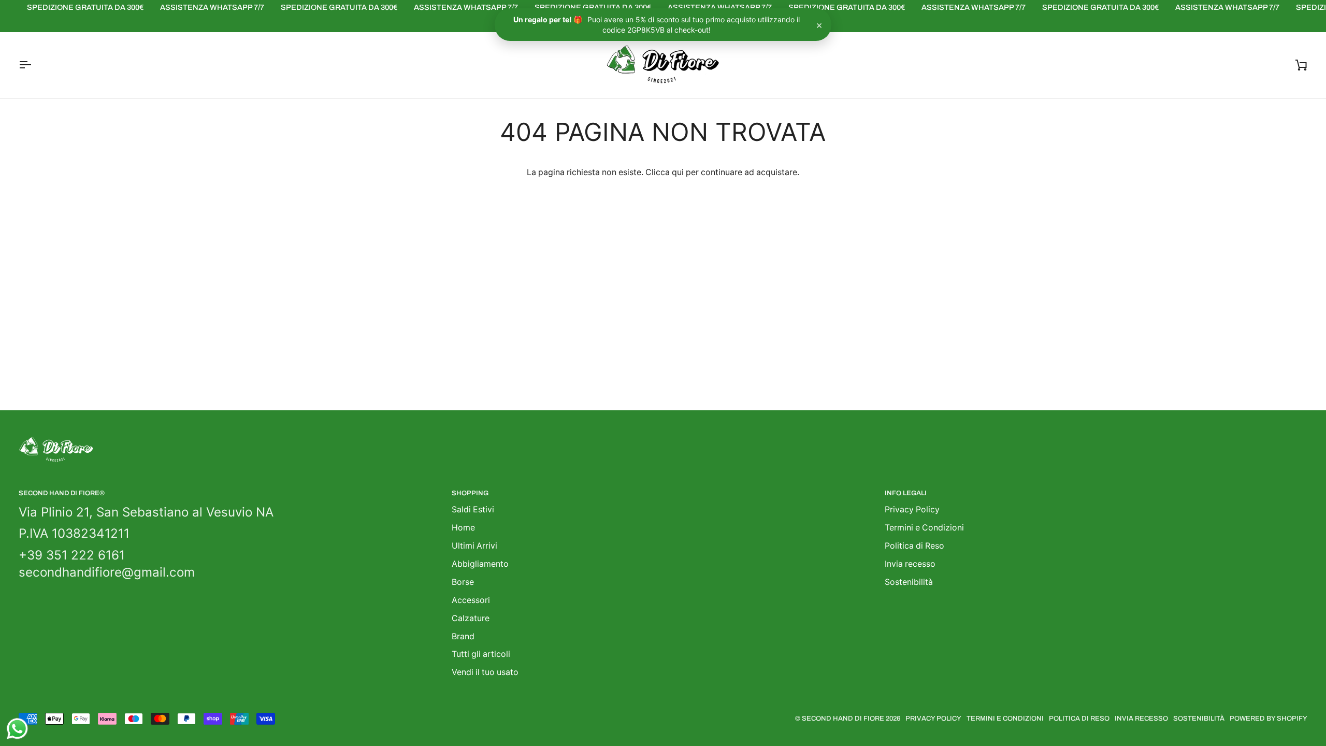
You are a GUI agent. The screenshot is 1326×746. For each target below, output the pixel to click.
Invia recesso (910, 564)
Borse (463, 582)
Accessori (471, 600)
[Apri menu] (34, 65)
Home (463, 528)
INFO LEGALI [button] (906, 493)
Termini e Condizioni (924, 528)
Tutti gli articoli (481, 654)
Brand (463, 636)
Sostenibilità (909, 582)
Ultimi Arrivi (474, 546)
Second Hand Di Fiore (844, 718)
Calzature (470, 618)
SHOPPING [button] (470, 493)
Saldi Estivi (473, 509)
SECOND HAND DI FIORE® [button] (62, 493)
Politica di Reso (914, 546)
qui (678, 172)
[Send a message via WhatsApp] (17, 728)
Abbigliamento (480, 564)
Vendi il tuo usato (485, 672)
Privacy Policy (912, 509)
